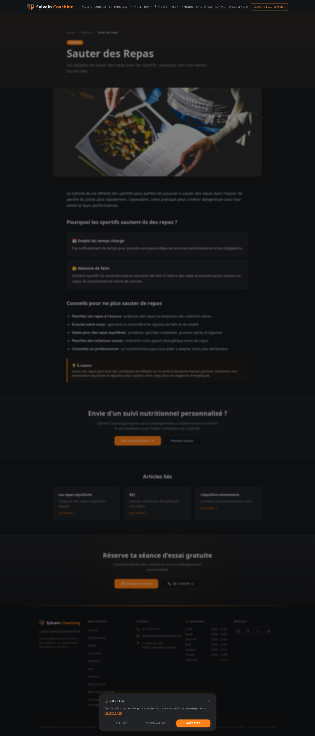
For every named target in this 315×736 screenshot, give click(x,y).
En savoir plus (113, 713)
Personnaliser (155, 723)
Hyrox (174, 6)
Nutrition (142, 6)
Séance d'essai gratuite (269, 6)
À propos (161, 6)
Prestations (204, 6)
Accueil (87, 6)
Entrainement (119, 6)
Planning (187, 6)
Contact (221, 6)
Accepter (193, 723)
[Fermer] (208, 701)
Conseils (100, 6)
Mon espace (237, 6)
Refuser (122, 723)
